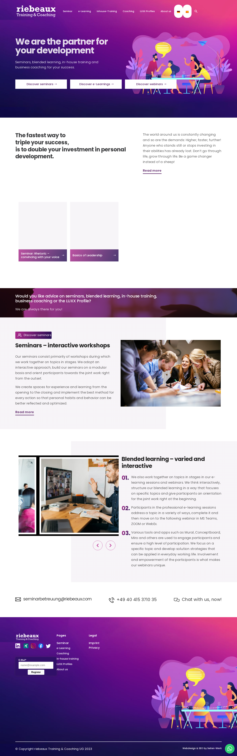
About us (166, 11)
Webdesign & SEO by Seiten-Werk (202, 748)
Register (36, 672)
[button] (196, 11)
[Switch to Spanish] (187, 12)
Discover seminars (40, 84)
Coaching (128, 11)
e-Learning (84, 11)
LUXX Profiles (147, 11)
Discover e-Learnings (94, 84)
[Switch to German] (178, 12)
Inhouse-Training (107, 11)
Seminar (67, 11)
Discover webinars (149, 84)
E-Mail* (22, 660)
